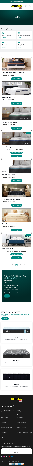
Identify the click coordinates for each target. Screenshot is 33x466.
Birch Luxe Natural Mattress (12, 224)
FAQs (2, 437)
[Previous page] (4, 265)
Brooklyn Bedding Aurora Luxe (13, 73)
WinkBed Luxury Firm (9, 97)
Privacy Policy (21, 430)
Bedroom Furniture (22, 420)
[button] (3, 6)
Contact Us (4, 435)
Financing (3, 422)
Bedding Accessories (22, 425)
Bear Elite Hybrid (8, 248)
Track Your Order (5, 440)
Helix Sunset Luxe (8, 174)
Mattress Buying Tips (6, 427)
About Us (3, 420)
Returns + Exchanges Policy (24, 432)
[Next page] (29, 265)
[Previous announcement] (3, 1)
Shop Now (5, 318)
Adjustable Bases (21, 422)
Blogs (2, 425)
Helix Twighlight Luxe (10, 122)
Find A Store (4, 432)
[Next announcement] (30, 1)
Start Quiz (6, 295)
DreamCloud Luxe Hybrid (11, 199)
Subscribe (16, 452)
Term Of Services (21, 427)
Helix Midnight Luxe (9, 147)
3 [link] (16, 264)
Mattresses (20, 417)
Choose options (16, 78)
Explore (3, 37)
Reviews (3, 430)
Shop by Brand (4, 417)
